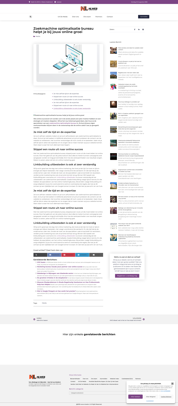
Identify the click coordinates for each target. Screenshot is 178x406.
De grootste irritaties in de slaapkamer (52, 278)
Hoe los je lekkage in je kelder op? (129, 102)
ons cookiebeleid (165, 391)
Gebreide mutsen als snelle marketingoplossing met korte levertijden (127, 86)
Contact (110, 17)
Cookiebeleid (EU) (127, 378)
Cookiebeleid (150, 400)
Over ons (75, 17)
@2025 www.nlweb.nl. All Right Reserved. (89, 404)
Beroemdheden (75, 378)
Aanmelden (103, 378)
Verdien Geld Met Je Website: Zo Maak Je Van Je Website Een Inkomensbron (94, 384)
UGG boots (41, 262)
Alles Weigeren (151, 396)
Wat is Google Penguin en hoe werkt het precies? (56, 291)
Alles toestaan (135, 396)
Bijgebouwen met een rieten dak (128, 72)
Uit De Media (62, 17)
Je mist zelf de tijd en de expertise (66, 94)
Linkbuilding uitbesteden (65, 177)
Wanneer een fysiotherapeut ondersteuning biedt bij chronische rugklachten (129, 236)
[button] (172, 384)
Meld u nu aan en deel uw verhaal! (127, 257)
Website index (114, 378)
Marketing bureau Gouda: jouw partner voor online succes (59, 267)
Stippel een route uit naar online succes (68, 96)
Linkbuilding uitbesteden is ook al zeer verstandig (72, 99)
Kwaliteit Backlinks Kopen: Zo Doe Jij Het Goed (103, 381)
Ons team (87, 17)
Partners (98, 17)
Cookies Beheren (166, 396)
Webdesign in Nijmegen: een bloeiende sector (55, 273)
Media (38, 36)
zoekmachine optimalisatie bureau (62, 123)
